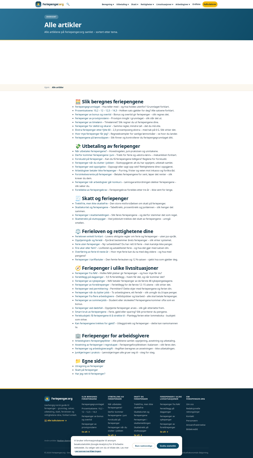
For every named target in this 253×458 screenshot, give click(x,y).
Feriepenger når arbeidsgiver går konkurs (98, 182)
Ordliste (196, 4)
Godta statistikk (168, 446)
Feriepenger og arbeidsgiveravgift (94, 348)
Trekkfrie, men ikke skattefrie (91, 203)
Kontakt (190, 416)
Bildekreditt (192, 429)
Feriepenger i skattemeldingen (92, 215)
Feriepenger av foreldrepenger (92, 284)
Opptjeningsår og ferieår (89, 240)
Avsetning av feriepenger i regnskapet (96, 344)
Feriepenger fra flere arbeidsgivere (94, 296)
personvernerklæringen (88, 451)
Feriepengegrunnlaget (87, 106)
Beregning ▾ (108, 4)
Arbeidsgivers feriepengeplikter (92, 340)
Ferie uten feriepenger (87, 244)
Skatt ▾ (134, 4)
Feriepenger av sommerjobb (91, 300)
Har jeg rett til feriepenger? (90, 373)
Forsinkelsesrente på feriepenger (93, 174)
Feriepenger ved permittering (91, 288)
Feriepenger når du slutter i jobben (94, 162)
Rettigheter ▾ (147, 4)
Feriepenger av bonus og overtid (93, 114)
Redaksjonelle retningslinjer (193, 410)
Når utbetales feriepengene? (91, 151)
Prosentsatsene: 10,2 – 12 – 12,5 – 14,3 (96, 110)
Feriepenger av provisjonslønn (92, 118)
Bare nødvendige (143, 446)
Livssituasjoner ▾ (164, 4)
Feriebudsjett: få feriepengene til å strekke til (100, 315)
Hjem (46, 87)
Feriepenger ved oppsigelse (90, 166)
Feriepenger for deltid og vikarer (93, 126)
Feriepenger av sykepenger (90, 280)
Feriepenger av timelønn (88, 122)
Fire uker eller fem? (85, 248)
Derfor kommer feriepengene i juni (94, 155)
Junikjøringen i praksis (87, 352)
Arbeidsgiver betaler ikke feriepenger (96, 170)
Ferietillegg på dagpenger (89, 277)
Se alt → (86, 431)
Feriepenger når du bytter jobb (92, 292)
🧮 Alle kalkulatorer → (55, 420)
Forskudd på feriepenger (89, 159)
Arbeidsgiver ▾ (183, 4)
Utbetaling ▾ (122, 4)
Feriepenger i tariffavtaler (89, 259)
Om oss (190, 404)
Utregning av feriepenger (89, 366)
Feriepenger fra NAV (86, 273)
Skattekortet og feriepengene (91, 207)
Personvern (192, 420)
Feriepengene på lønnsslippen (91, 137)
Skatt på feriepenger (86, 369)
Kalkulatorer (210, 4)
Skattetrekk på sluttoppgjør (90, 218)
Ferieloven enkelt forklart (89, 236)
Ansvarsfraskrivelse (195, 424)
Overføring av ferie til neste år (91, 251)
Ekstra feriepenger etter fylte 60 (93, 129)
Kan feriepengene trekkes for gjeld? (95, 323)
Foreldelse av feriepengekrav (91, 189)
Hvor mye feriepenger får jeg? (91, 133)
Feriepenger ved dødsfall (89, 308)
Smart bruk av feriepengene (90, 311)
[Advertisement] (126, 62)
